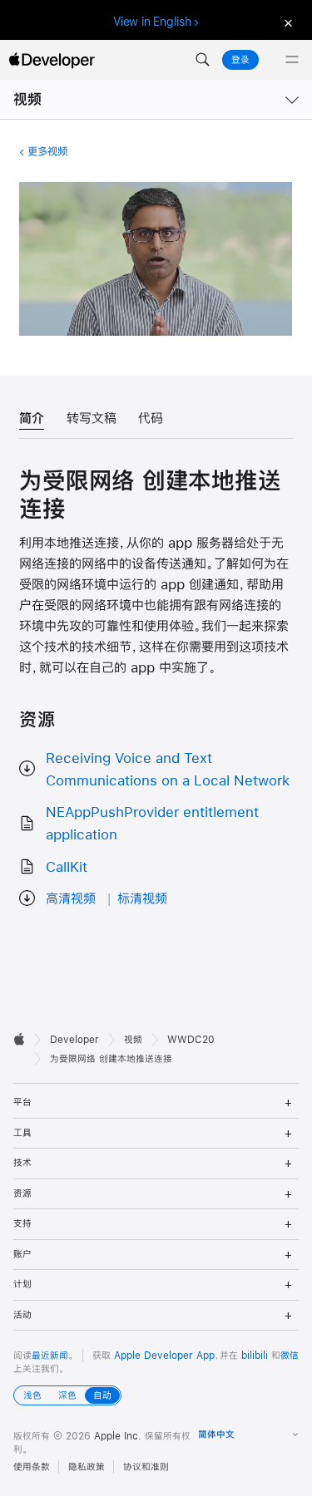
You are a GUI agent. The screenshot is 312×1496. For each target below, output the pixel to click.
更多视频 (47, 151)
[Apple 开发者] (51, 60)
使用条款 (31, 1467)
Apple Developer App (164, 1356)
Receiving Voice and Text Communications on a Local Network (168, 768)
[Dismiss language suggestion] (286, 22)
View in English (152, 21)
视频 (27, 99)
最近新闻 (50, 1356)
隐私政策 (86, 1467)
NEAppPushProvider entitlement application (152, 823)
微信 (289, 1356)
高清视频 (71, 898)
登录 (240, 60)
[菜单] (292, 60)
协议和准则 (146, 1467)
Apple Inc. (117, 1436)
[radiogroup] (67, 1395)
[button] (202, 60)
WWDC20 (191, 1040)
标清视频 (142, 898)
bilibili (254, 1356)
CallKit (66, 866)
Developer (74, 1040)
